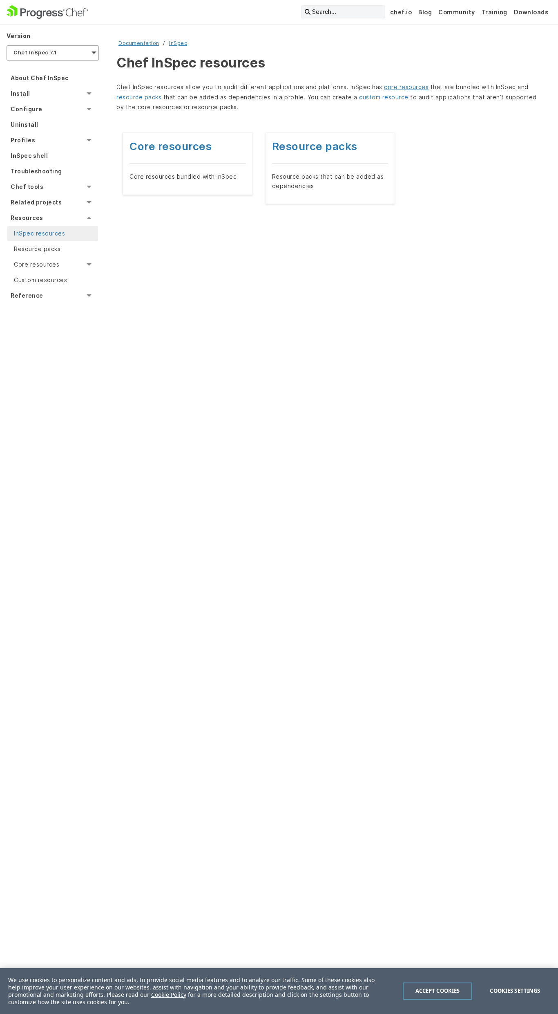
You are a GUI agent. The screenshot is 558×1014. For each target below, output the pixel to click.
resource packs (138, 97)
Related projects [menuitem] (36, 202)
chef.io (401, 12)
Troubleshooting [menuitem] (36, 171)
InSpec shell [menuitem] (29, 155)
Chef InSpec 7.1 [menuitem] (35, 52)
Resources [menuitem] (27, 217)
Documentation (138, 43)
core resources (406, 86)
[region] (279, 991)
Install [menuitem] (20, 93)
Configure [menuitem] (26, 108)
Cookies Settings (515, 990)
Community (456, 12)
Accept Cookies (437, 990)
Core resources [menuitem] (36, 264)
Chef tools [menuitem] (27, 186)
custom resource (383, 97)
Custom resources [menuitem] (40, 279)
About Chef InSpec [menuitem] (40, 77)
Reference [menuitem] (27, 295)
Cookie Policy (168, 994)
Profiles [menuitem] (23, 140)
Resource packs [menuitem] (37, 248)
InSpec (178, 43)
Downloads (531, 12)
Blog (425, 12)
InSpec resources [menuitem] (39, 233)
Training (494, 12)
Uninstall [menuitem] (24, 124)
